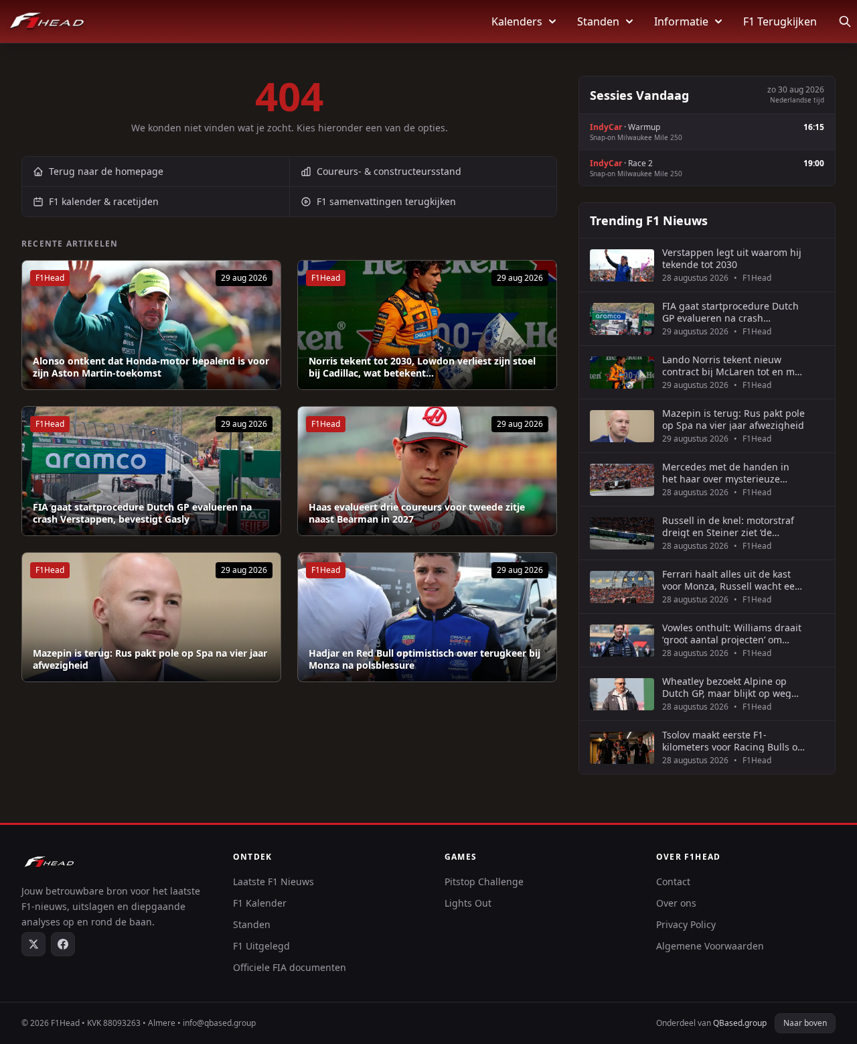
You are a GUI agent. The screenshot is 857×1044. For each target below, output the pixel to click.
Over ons (676, 903)
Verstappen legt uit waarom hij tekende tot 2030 (731, 258)
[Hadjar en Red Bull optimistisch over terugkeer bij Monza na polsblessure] (427, 617)
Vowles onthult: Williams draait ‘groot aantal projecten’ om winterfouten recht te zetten (731, 633)
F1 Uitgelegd (261, 945)
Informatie (681, 21)
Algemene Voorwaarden (710, 945)
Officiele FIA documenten (289, 967)
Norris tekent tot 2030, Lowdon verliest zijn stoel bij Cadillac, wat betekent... (422, 367)
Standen (598, 21)
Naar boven (805, 1023)
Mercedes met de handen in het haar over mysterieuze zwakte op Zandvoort (725, 472)
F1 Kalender (260, 903)
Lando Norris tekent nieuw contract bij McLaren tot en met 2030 (732, 365)
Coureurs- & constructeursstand (389, 171)
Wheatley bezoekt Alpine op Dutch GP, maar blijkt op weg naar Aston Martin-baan (726, 687)
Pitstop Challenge (484, 881)
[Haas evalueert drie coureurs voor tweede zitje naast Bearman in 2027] (427, 471)
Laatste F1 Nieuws (273, 881)
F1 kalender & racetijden (104, 201)
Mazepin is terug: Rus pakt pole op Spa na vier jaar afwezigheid (150, 659)
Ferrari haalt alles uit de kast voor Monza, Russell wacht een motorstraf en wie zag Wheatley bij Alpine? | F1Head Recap (733, 580)
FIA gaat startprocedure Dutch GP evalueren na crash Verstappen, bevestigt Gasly (142, 513)
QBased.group (740, 1023)
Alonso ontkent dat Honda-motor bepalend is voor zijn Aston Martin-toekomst (151, 367)
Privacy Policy (686, 924)
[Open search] (845, 21)
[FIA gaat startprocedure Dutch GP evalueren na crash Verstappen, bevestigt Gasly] (151, 471)
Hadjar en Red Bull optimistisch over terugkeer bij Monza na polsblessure (424, 659)
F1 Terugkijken (780, 21)
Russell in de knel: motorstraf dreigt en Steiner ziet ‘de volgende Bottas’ (728, 526)
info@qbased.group (219, 1023)
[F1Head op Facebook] (63, 944)
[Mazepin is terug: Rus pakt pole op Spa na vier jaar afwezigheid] (151, 617)
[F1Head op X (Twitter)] (33, 944)
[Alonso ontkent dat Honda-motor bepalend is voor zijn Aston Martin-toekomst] (151, 325)
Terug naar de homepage (106, 171)
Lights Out (468, 903)
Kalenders (516, 21)
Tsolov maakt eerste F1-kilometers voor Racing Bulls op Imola (732, 741)
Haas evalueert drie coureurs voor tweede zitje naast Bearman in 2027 (417, 513)
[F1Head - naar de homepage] (46, 21)
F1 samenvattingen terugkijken (386, 201)
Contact (673, 881)
